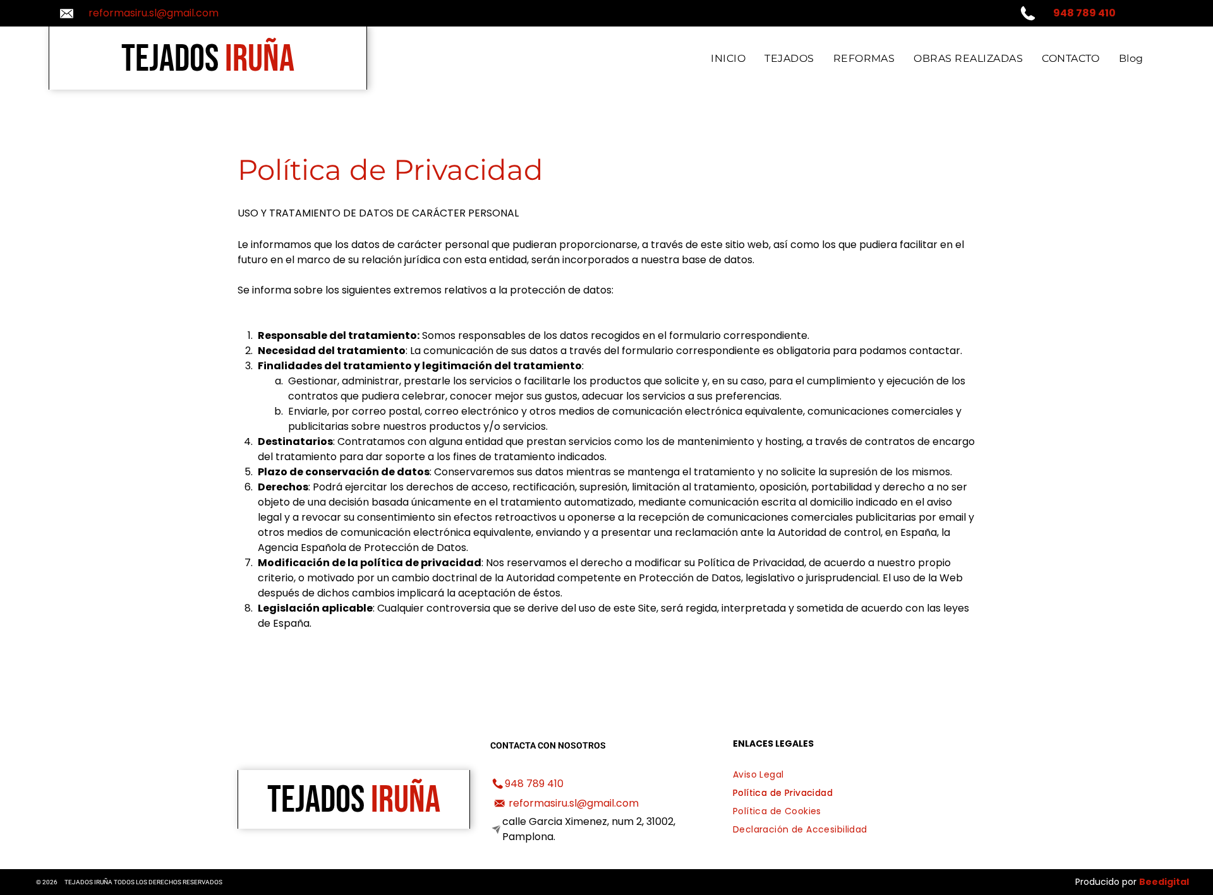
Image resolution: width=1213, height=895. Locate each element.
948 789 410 (534, 783)
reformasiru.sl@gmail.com (153, 13)
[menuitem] (728, 58)
